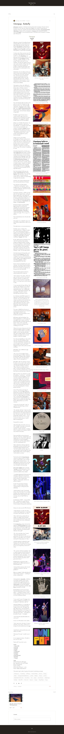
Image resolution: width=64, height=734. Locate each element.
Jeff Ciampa (28, 673)
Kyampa (35, 677)
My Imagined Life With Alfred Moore (23, 675)
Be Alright (15, 679)
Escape (46, 679)
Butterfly (15, 675)
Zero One (40, 673)
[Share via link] (21, 683)
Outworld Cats (27, 677)
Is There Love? (26, 679)
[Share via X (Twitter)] (16, 683)
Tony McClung (23, 673)
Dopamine (31, 679)
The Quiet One (32, 3)
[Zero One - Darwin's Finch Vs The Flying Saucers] (16, 698)
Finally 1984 (20, 679)
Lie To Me (45, 675)
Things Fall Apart (41, 679)
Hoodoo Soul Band (34, 673)
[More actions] (49, 20)
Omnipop (45, 673)
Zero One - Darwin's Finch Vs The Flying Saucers (15, 704)
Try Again (36, 679)
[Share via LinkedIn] (18, 683)
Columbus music (16, 673)
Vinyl (31, 677)
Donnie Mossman (40, 677)
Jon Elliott (31, 675)
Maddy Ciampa (47, 677)
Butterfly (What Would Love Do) (18, 677)
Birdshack (36, 675)
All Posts (9, 13)
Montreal (40, 675)
